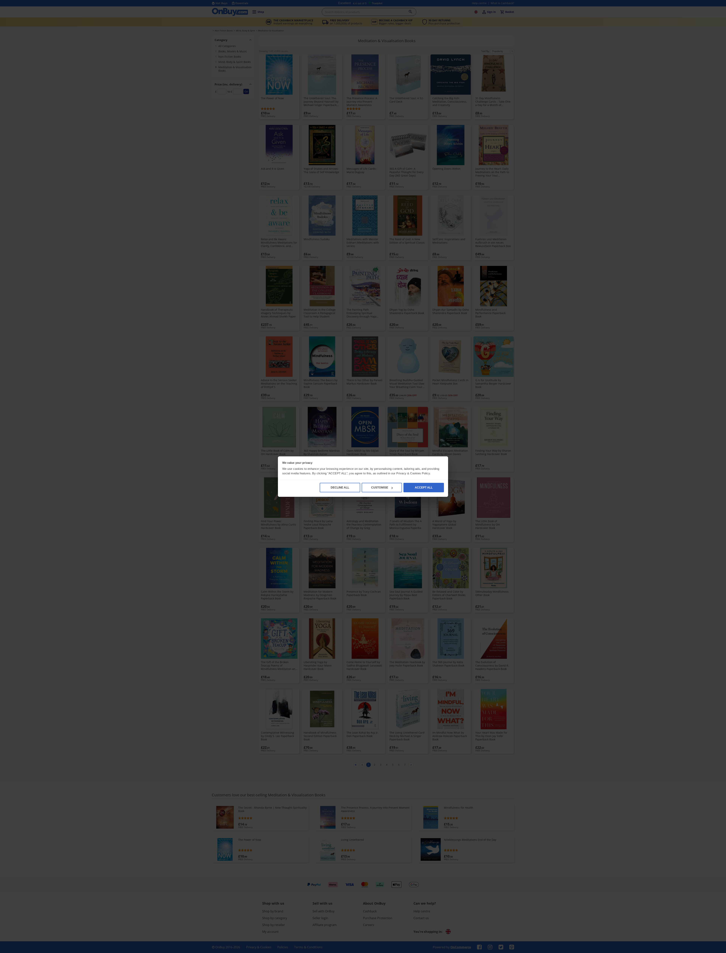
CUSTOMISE (379, 487)
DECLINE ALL (340, 487)
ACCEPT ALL (424, 487)
